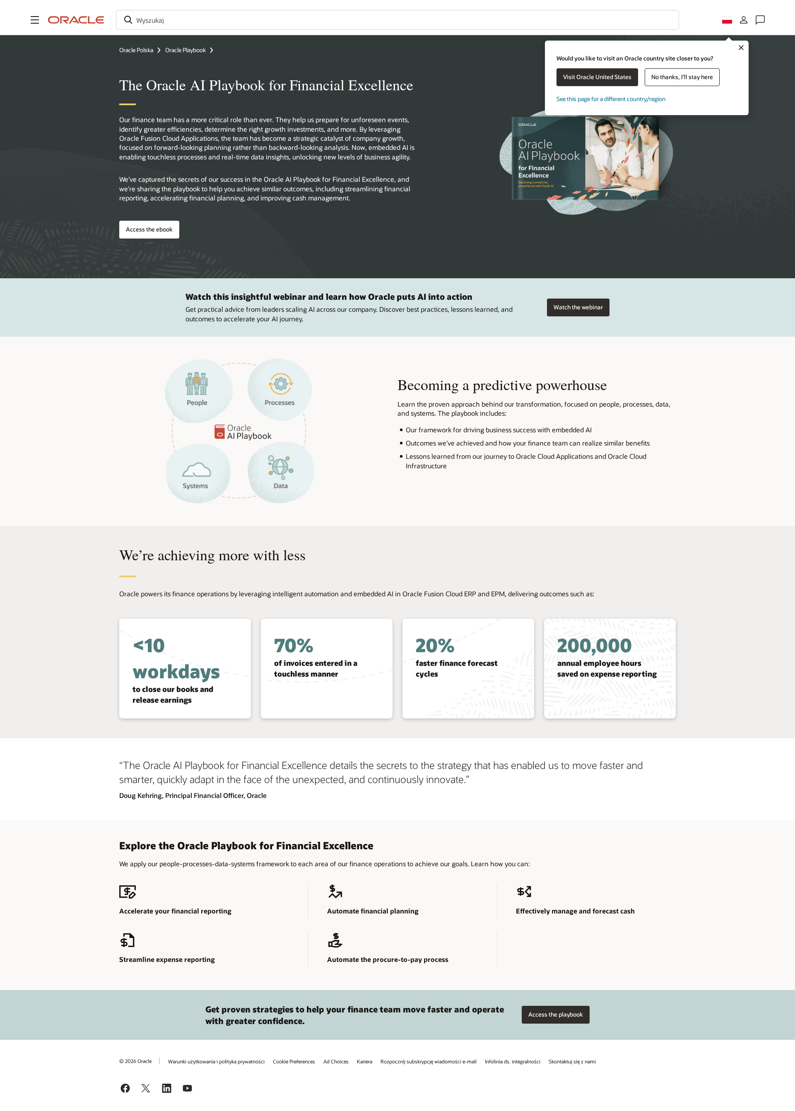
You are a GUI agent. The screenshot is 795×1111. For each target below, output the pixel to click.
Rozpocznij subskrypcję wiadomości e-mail (429, 1061)
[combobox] (397, 20)
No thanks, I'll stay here (682, 77)
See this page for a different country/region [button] (610, 99)
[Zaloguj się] (744, 20)
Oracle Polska (136, 50)
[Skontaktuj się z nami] (760, 20)
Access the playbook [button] (555, 1014)
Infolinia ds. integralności (512, 1061)
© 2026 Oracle (135, 1061)
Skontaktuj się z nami (572, 1061)
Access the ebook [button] (149, 229)
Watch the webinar (578, 307)
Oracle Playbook (185, 50)
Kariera (364, 1061)
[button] (35, 20)
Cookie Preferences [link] (294, 1061)
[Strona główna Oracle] (76, 19)
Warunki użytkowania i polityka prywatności (216, 1061)
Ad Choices (336, 1061)
